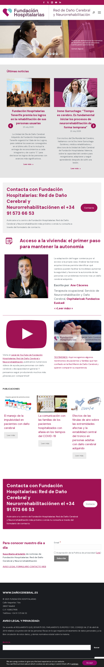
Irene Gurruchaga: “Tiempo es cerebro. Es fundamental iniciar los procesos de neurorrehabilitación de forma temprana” (75, 119)
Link (98, 552)
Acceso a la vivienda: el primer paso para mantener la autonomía (60, 244)
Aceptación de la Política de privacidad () (78, 552)
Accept (89, 663)
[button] (10, 125)
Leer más (27, 164)
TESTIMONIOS (61, 357)
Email (57, 542)
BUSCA (6, 642)
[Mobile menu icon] (99, 12)
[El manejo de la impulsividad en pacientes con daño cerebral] (18, 403)
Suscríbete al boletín (14, 554)
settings (74, 664)
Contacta (89, 207)
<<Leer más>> (63, 308)
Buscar (96, 648)
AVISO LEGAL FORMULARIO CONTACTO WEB (24, 566)
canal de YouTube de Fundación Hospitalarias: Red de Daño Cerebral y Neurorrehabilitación (23, 358)
